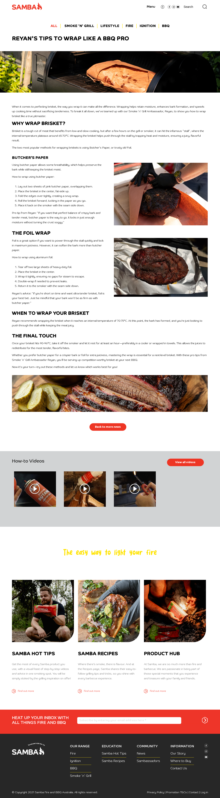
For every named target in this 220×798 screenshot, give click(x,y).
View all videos (185, 462)
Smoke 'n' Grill (79, 26)
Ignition (148, 26)
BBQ (166, 26)
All (54, 26)
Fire (129, 26)
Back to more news (108, 427)
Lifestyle (109, 26)
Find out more (26, 691)
